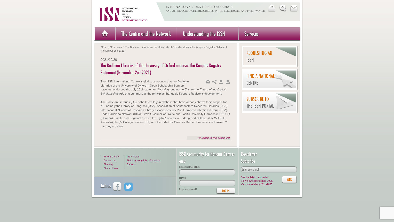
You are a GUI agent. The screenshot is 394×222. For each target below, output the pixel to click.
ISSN (103, 47)
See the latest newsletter (254, 177)
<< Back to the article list (214, 137)
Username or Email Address (189, 166)
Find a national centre (260, 79)
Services (251, 33)
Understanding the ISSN (204, 33)
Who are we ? (111, 156)
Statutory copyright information (143, 160)
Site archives (111, 168)
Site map (108, 164)
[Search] (282, 8)
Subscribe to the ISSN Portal (260, 102)
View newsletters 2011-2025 (257, 184)
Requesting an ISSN (259, 56)
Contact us (110, 160)
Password (182, 177)
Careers (131, 164)
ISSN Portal (133, 156)
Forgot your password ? (188, 189)
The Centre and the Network (146, 33)
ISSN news (116, 47)
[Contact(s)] (294, 8)
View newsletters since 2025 (257, 180)
